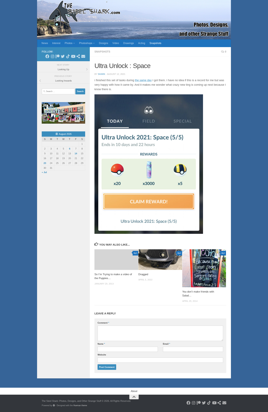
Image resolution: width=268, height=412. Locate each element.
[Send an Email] (83, 56)
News (45, 43)
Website (102, 354)
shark (101, 74)
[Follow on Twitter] (63, 56)
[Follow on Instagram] (52, 56)
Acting (141, 43)
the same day (143, 80)
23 (45, 163)
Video (115, 43)
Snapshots (155, 43)
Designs (103, 43)
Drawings (128, 43)
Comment (103, 323)
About (134, 391)
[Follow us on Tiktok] (68, 56)
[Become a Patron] (58, 56)
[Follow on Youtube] (73, 56)
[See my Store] (78, 56)
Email (166, 344)
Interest (56, 43)
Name (101, 344)
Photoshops (85, 43)
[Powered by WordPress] (54, 405)
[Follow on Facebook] (47, 56)
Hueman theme (80, 405)
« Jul (44, 172)
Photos (68, 43)
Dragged (143, 274)
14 (76, 153)
